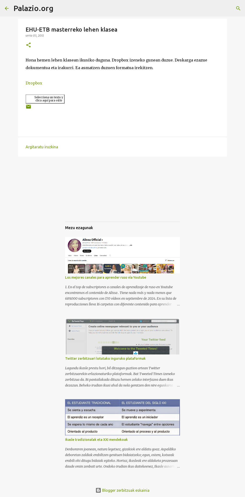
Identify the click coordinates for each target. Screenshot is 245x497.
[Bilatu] (60, 8)
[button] (28, 45)
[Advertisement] (89, 193)
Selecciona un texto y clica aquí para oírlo (48, 99)
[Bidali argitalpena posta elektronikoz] (28, 108)
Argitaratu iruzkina (42, 147)
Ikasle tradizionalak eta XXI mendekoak (96, 440)
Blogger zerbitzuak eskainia (125, 490)
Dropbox (34, 83)
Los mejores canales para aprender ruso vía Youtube (105, 277)
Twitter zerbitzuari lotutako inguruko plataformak (105, 358)
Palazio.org (33, 8)
